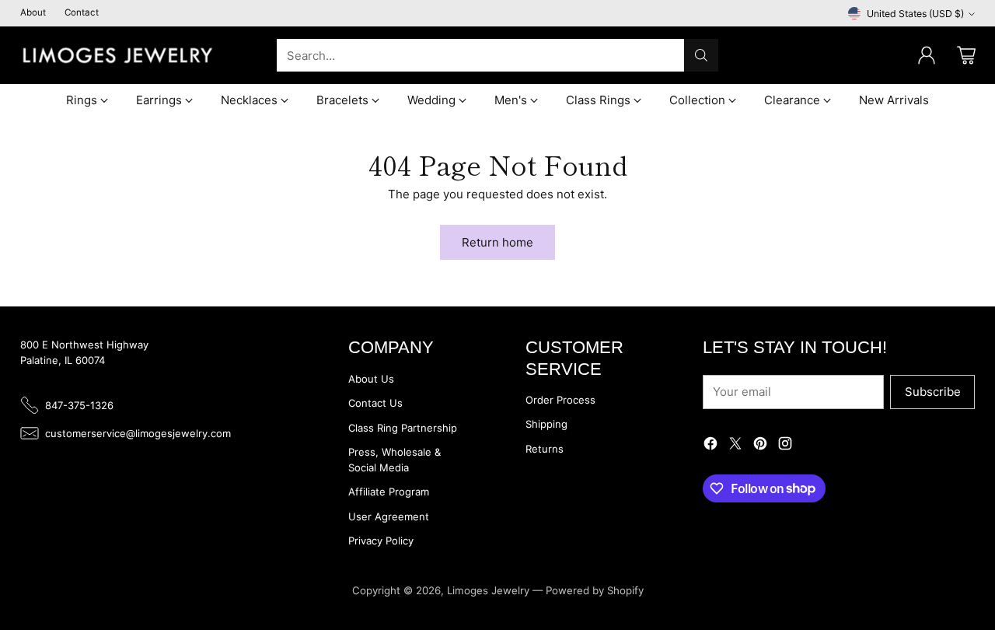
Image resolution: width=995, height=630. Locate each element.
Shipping (546, 424)
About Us (371, 379)
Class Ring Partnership (402, 428)
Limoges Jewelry (488, 590)
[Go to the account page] (926, 55)
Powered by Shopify (595, 590)
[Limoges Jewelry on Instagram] (785, 446)
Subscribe (933, 391)
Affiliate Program (388, 491)
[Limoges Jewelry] (117, 55)
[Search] (701, 55)
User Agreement (388, 516)
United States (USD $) (915, 13)
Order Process (560, 400)
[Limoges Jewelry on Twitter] (735, 446)
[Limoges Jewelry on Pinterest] (760, 446)
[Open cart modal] (966, 55)
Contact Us (375, 403)
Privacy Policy (381, 540)
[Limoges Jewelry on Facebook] (710, 446)
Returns (544, 449)
